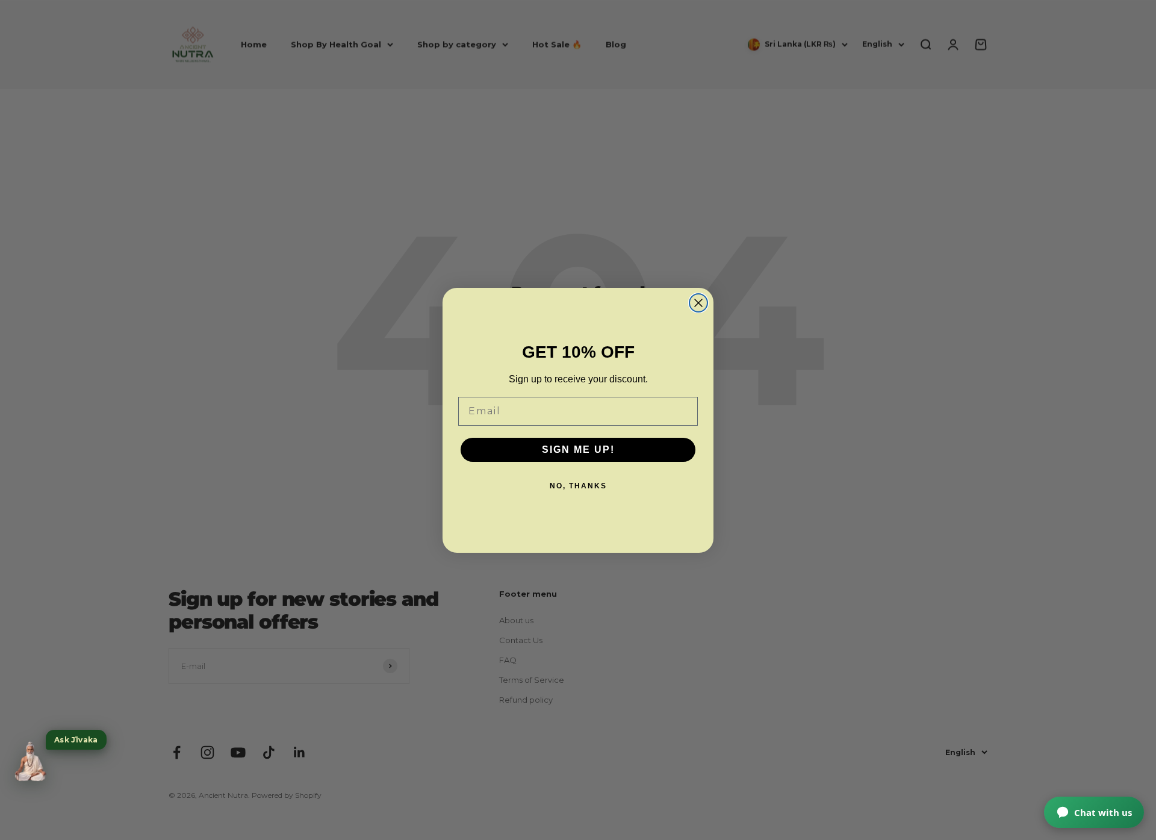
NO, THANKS (578, 486)
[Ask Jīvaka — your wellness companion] (30, 761)
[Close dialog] (698, 303)
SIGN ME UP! (578, 449)
